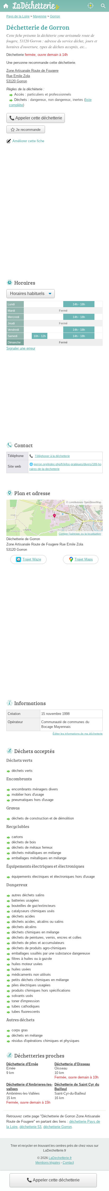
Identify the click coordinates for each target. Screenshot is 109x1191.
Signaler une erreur (20, 348)
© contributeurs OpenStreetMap (83, 502)
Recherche (103, 6)
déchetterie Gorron (57, 1127)
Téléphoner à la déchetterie (52, 456)
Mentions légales (47, 1163)
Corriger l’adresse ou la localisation (80, 533)
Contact (68, 1163)
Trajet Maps (84, 559)
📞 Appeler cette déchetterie (53, 1180)
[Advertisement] (54, 213)
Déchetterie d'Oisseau (72, 1064)
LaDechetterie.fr (60, 1158)
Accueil (6, 6)
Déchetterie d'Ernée (22, 1064)
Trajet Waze (31, 559)
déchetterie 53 (30, 1127)
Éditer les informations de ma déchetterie (78, 733)
